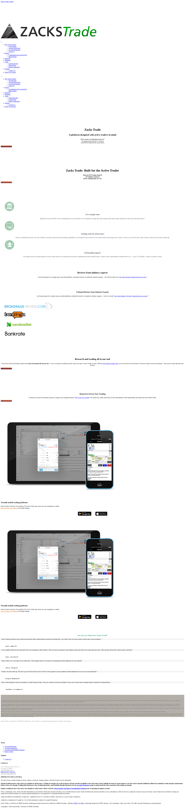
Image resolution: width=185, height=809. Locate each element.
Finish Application (14, 67)
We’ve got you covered (82, 397)
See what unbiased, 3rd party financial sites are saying (130, 296)
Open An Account (10, 72)
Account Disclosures (11, 748)
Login (6, 62)
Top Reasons (12, 46)
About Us (11, 51)
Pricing (7, 53)
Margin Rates (12, 57)
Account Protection (14, 50)
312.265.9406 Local (7, 770)
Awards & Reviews (14, 48)
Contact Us (11, 70)
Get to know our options (9, 508)
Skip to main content (7, 1)
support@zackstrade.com (8, 773)
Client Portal (12, 65)
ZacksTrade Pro (13, 64)
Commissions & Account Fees (17, 55)
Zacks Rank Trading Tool (110, 363)
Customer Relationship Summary (15, 750)
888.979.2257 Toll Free (8, 772)
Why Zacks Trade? (10, 44)
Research (7, 58)
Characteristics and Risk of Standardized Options (70, 788)
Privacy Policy (9, 751)
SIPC (82, 803)
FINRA (75, 803)
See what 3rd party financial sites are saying (132, 277)
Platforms (7, 60)
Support (7, 69)
